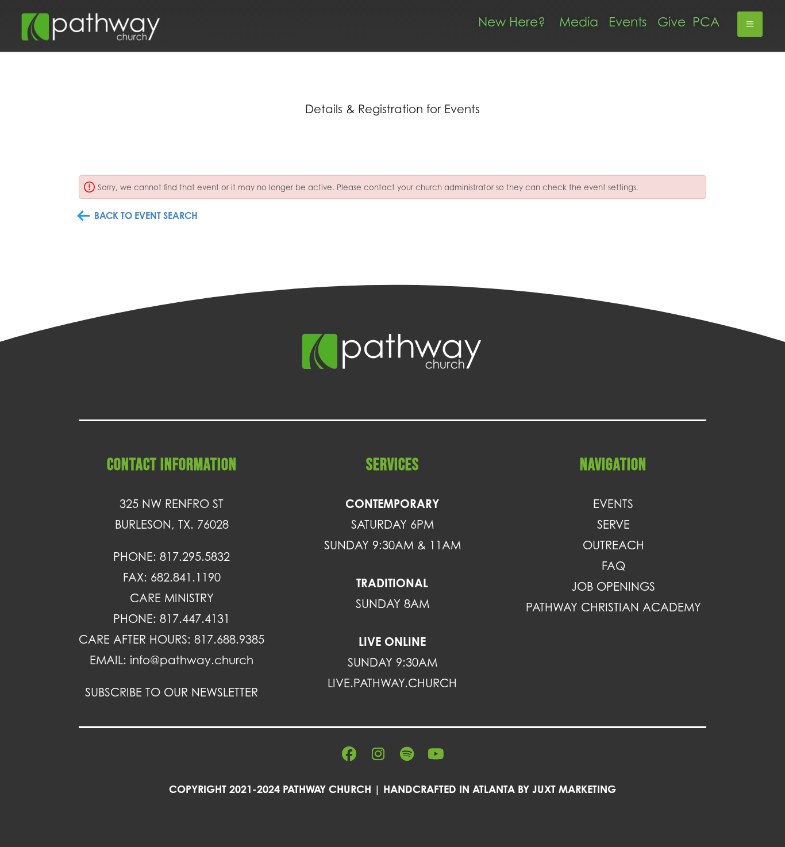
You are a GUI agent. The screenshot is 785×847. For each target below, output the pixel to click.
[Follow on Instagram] (378, 754)
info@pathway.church (191, 660)
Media (578, 21)
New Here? (511, 21)
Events (628, 21)
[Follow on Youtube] (435, 754)
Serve (613, 525)
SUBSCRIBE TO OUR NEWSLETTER (171, 692)
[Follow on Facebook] (349, 754)
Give (671, 21)
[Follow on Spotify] (406, 754)
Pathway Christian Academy (613, 607)
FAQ (613, 566)
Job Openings (613, 587)
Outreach (613, 545)
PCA (705, 21)
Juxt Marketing (574, 789)
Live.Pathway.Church (392, 683)
